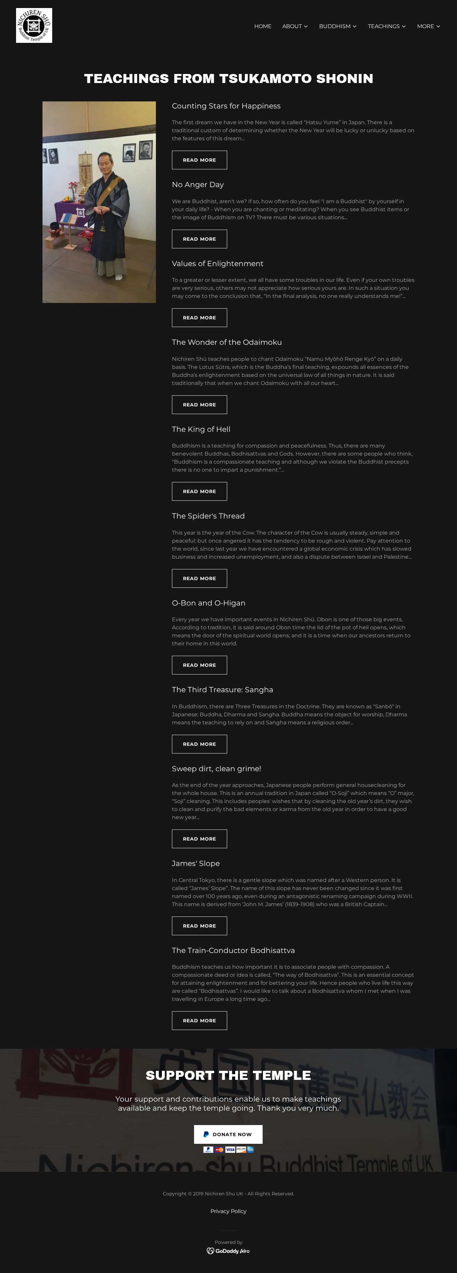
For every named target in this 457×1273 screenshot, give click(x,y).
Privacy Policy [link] (228, 1211)
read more (199, 839)
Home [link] (263, 26)
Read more (199, 160)
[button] (295, 26)
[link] (34, 25)
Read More (199, 578)
